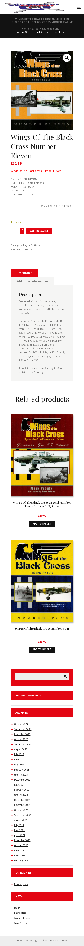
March (20, 855)
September (22, 729)
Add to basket (39, 230)
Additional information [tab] (32, 281)
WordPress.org (21, 923)
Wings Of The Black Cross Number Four (42, 628)
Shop (35, 28)
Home (25, 28)
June (19, 759)
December (22, 779)
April (19, 835)
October (21, 724)
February (21, 769)
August (20, 749)
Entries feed (20, 912)
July (19, 754)
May (19, 764)
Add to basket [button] (42, 523)
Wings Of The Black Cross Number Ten (42, 19)
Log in (17, 907)
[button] (67, 58)
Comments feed (22, 918)
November (22, 734)
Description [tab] (24, 273)
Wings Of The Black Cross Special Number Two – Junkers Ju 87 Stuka (42, 504)
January (21, 774)
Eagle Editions (50, 28)
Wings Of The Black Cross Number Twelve (44, 22)
